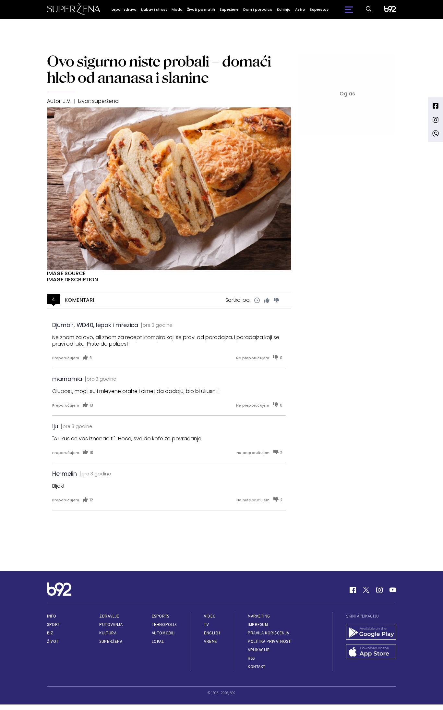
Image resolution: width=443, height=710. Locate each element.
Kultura (107, 633)
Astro (300, 9)
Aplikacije (258, 650)
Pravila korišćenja (268, 633)
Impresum (258, 624)
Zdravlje (109, 616)
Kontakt (257, 666)
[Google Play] (371, 633)
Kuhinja (284, 9)
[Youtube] (392, 590)
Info (51, 616)
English (212, 633)
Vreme (210, 641)
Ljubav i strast (154, 9)
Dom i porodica (257, 9)
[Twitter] (366, 590)
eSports (160, 616)
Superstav (319, 9)
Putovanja (111, 624)
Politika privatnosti (270, 641)
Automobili (163, 633)
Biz (50, 633)
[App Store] (371, 652)
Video (210, 616)
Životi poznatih (201, 9)
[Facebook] (353, 590)
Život (53, 641)
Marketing (259, 616)
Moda (177, 9)
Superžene (229, 9)
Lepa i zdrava (124, 9)
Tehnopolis (164, 624)
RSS (251, 658)
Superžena (110, 641)
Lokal (158, 641)
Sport (53, 624)
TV (206, 624)
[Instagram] (379, 590)
